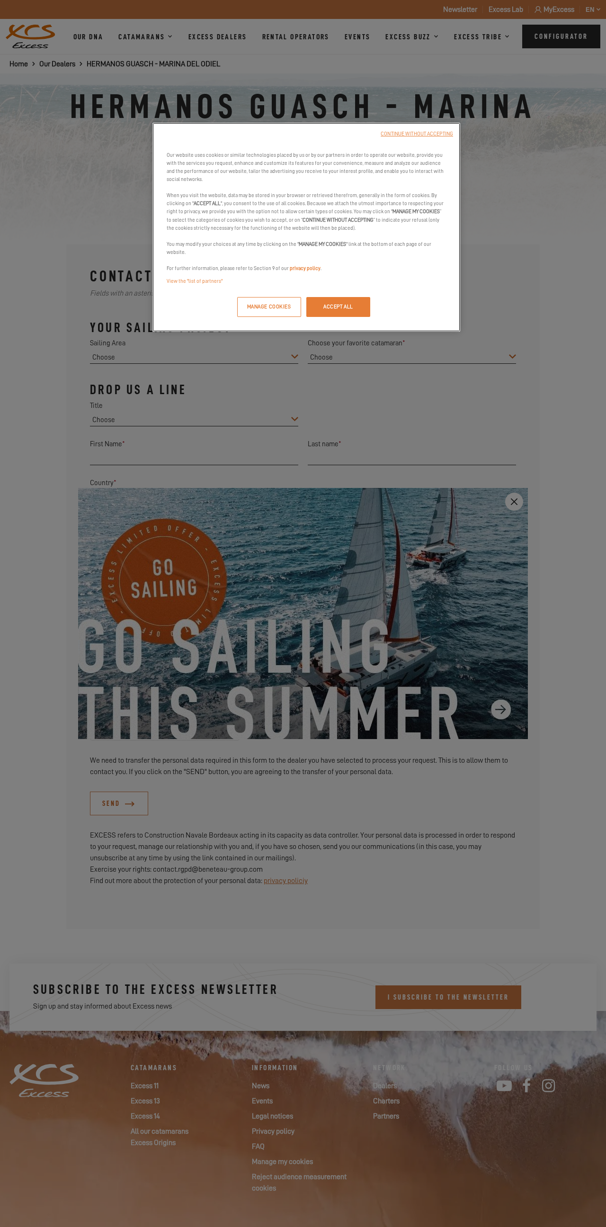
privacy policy (305, 268)
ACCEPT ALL (338, 306)
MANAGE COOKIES (269, 306)
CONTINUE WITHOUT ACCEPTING (417, 133)
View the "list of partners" (195, 281)
